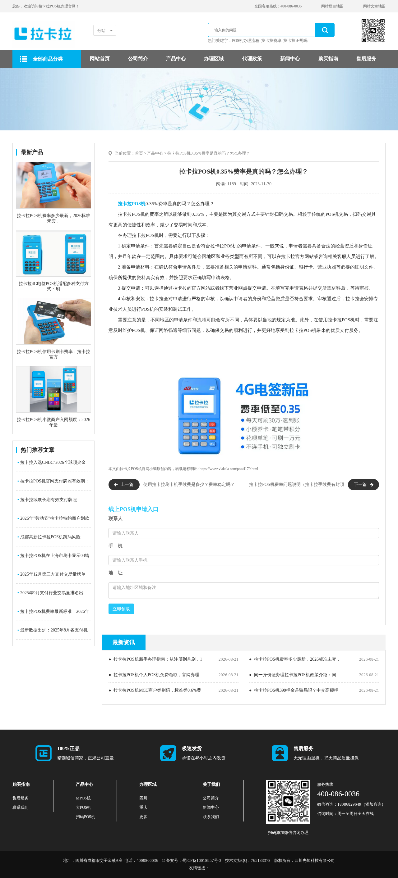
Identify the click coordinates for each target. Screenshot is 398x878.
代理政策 (252, 58)
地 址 (116, 572)
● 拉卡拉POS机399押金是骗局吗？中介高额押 (293, 690)
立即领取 (121, 608)
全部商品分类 (48, 58)
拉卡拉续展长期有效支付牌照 (47, 499)
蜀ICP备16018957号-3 (201, 860)
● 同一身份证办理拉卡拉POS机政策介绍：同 (292, 674)
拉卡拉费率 (271, 40)
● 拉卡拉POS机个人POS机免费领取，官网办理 (154, 674)
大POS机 (83, 807)
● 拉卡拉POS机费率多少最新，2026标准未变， (294, 659)
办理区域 (214, 58)
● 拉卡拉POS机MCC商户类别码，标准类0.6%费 (155, 690)
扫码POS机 (85, 816)
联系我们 (20, 807)
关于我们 (211, 784)
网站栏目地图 (332, 6)
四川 (143, 798)
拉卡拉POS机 (132, 203)
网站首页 (100, 58)
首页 (139, 153)
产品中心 (176, 58)
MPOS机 (83, 798)
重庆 (143, 807)
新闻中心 (290, 58)
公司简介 (138, 58)
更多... (144, 816)
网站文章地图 (374, 6)
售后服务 (366, 58)
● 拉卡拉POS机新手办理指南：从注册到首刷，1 (155, 659)
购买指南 (328, 58)
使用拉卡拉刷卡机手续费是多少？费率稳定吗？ (189, 484)
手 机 (116, 545)
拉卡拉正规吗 (295, 40)
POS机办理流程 (245, 40)
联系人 (116, 518)
